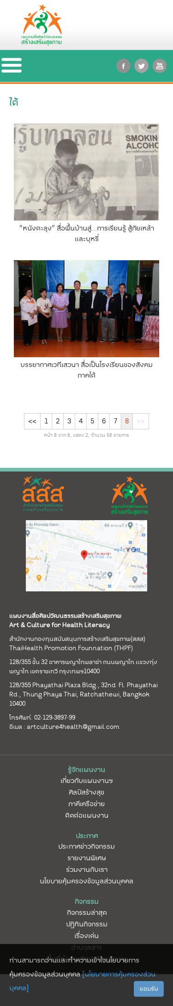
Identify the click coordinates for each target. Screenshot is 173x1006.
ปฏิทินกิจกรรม (86, 924)
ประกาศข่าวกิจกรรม (86, 846)
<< (32, 421)
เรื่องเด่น (86, 935)
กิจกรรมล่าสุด (87, 912)
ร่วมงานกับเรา (86, 869)
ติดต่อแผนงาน (86, 815)
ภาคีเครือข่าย (86, 803)
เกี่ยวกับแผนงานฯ (86, 780)
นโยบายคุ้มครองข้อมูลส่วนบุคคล (86, 881)
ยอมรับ (149, 989)
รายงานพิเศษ (86, 857)
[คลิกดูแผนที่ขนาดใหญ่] (86, 555)
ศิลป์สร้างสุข (86, 792)
